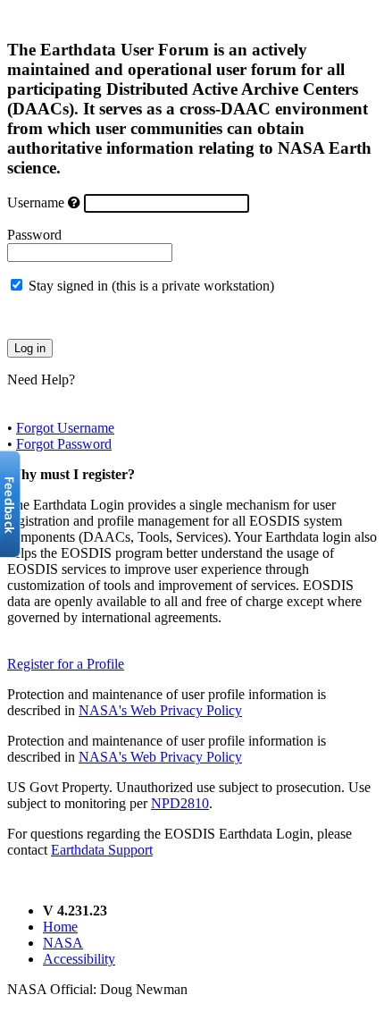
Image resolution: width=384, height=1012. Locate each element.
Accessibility (79, 958)
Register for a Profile (65, 663)
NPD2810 (180, 803)
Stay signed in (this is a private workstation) (151, 285)
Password (34, 234)
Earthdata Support (102, 849)
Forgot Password (64, 443)
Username (35, 202)
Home (60, 926)
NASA (63, 942)
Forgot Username (65, 427)
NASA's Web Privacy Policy (160, 710)
